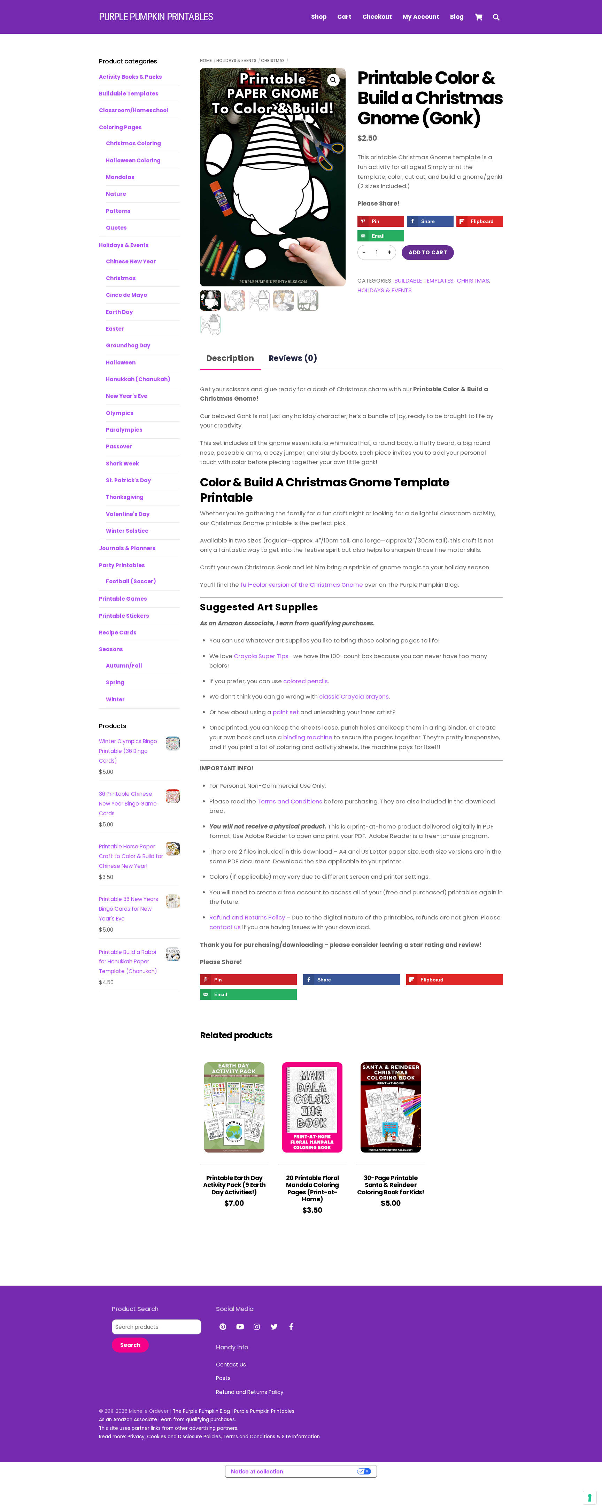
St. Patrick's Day (128, 480)
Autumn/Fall (124, 665)
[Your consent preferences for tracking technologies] (589, 1497)
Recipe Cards (118, 632)
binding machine (307, 737)
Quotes (116, 227)
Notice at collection (257, 1471)
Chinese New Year (131, 261)
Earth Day (119, 312)
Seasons (111, 649)
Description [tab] (230, 358)
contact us (225, 927)
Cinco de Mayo (126, 295)
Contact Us (231, 1364)
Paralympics (124, 429)
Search (130, 1345)
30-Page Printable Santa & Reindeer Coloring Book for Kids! (390, 1185)
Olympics (119, 413)
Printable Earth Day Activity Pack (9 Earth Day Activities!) (234, 1185)
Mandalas (120, 177)
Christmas (273, 60)
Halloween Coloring (133, 160)
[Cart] (479, 17)
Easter (115, 328)
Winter (115, 699)
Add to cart (428, 252)
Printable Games (123, 598)
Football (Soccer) (131, 581)
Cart (344, 17)
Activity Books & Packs (130, 76)
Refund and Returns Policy (247, 917)
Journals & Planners (127, 548)
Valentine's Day (128, 514)
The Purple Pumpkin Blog (201, 1411)
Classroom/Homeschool (133, 110)
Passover (119, 446)
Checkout (377, 17)
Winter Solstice (127, 530)
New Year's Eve (126, 396)
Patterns (118, 211)
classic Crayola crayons (354, 696)
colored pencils (305, 681)
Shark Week (122, 463)
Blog (457, 17)
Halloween (121, 362)
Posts (223, 1378)
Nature (116, 194)
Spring (115, 682)
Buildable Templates (424, 281)
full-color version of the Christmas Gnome (301, 584)
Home (206, 60)
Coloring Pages (120, 127)
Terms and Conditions (289, 801)
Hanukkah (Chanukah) (138, 379)
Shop (318, 17)
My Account (421, 17)
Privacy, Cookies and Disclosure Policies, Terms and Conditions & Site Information (224, 1436)
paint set (286, 712)
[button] (333, 80)
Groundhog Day (128, 345)
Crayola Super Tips (261, 656)
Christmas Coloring (133, 143)
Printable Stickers (124, 615)
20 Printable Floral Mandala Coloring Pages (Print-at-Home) (312, 1188)
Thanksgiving (125, 497)
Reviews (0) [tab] (293, 358)
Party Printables (122, 565)
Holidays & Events (236, 60)
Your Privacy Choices (324, 1471)
